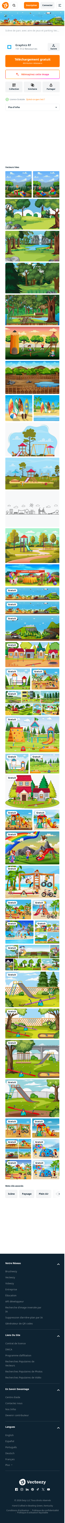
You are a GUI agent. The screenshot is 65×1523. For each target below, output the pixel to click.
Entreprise (11, 1516)
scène (11, 1420)
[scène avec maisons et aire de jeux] (31, 708)
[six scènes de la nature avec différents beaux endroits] (31, 780)
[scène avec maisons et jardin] (31, 889)
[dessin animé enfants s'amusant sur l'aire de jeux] (31, 967)
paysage (27, 1420)
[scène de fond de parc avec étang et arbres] (31, 404)
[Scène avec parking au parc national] (31, 682)
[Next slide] (51, 1421)
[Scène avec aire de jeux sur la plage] (31, 662)
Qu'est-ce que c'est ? (35, 99)
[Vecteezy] (5, 5)
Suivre (53, 48)
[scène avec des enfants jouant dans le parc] (31, 370)
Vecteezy (10, 1504)
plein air (43, 1420)
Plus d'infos (14, 106)
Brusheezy (11, 1498)
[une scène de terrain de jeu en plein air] (17, 733)
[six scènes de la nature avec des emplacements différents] (31, 1122)
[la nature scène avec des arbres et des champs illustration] (31, 241)
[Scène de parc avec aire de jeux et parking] (31, 648)
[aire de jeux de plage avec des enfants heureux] (19, 755)
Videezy (9, 1510)
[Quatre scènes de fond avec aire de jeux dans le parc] (17, 1096)
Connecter (47, 5)
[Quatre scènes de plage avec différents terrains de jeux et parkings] (18, 1334)
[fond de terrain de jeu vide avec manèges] (31, 1154)
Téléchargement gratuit (32, 60)
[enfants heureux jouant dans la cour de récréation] (18, 184)
